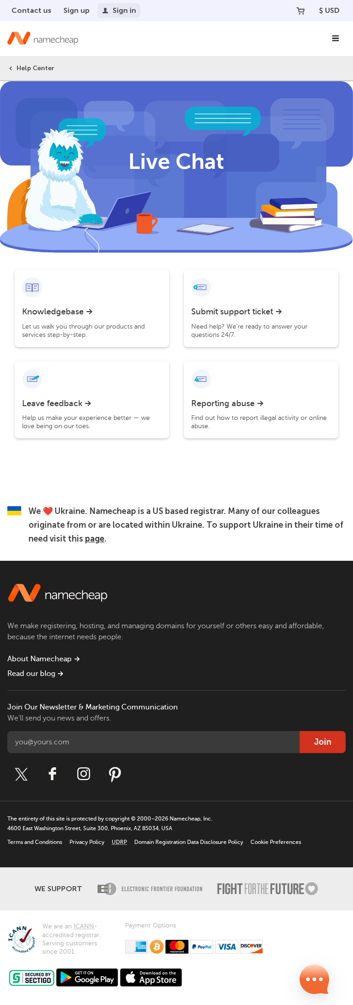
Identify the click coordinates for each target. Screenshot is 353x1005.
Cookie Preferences (276, 842)
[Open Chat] (314, 979)
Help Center (35, 68)
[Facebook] (52, 774)
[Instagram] (83, 774)
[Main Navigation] (335, 38)
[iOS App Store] (151, 977)
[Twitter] (21, 774)
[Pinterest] (115, 774)
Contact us (31, 10)
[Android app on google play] (87, 977)
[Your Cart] (300, 10)
